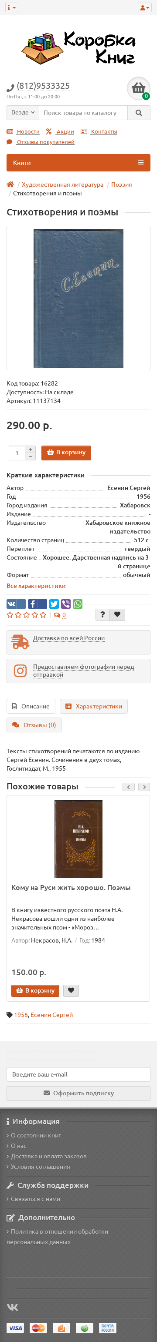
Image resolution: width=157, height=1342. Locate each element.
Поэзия (121, 184)
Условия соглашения (40, 1166)
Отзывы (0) (40, 724)
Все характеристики (36, 585)
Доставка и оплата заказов (49, 1156)
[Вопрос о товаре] (103, 615)
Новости (28, 131)
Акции (64, 131)
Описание (35, 706)
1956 (21, 1014)
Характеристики (99, 706)
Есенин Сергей (52, 1014)
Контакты (103, 131)
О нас (19, 1145)
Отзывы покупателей (45, 142)
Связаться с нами (35, 1198)
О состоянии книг (36, 1135)
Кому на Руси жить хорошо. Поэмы (71, 887)
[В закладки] (117, 615)
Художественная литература (62, 184)
